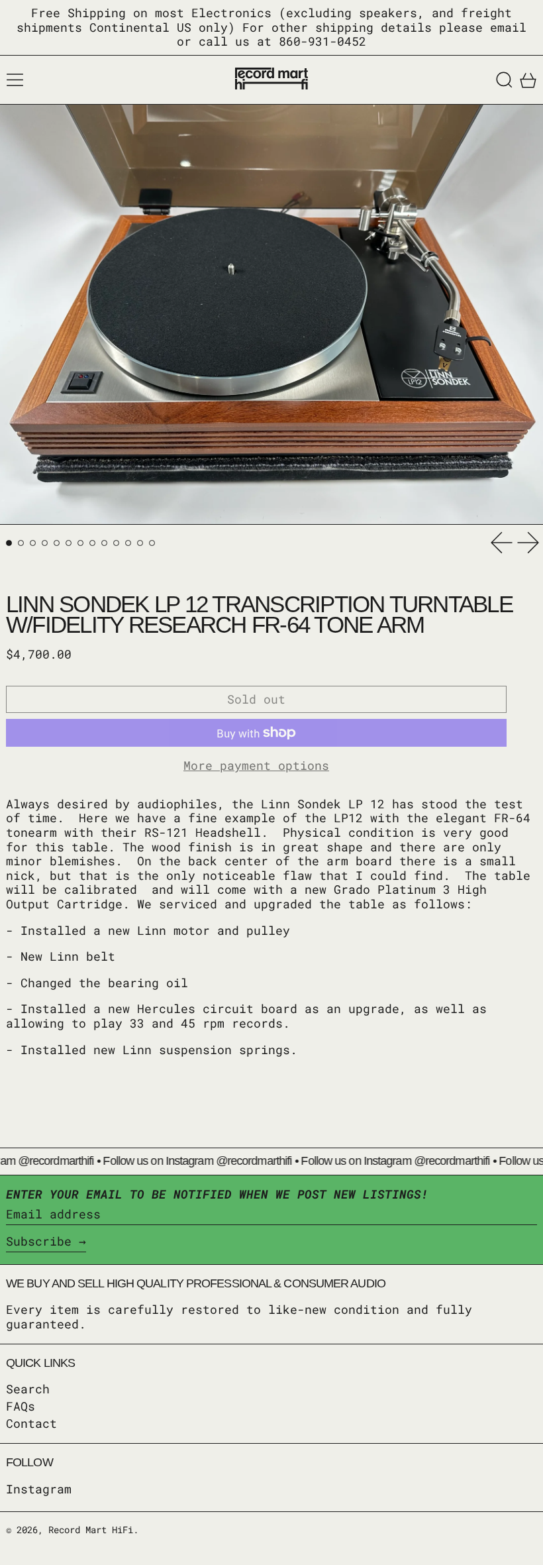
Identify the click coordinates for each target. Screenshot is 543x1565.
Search (28, 1389)
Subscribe (39, 1241)
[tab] (9, 543)
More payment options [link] (256, 766)
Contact (31, 1423)
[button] (504, 80)
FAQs (20, 1406)
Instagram (39, 1489)
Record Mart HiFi (90, 1529)
